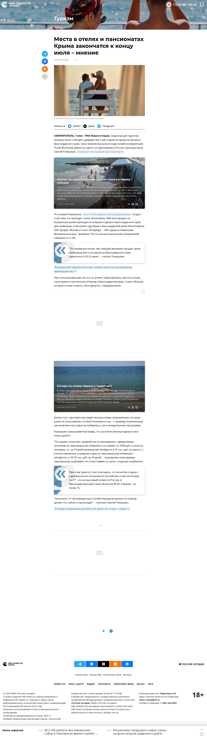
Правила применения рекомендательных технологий (32, 719)
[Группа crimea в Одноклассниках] (115, 664)
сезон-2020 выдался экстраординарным (106, 214)
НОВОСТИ (59, 684)
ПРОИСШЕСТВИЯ (112, 675)
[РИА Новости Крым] (16, 4)
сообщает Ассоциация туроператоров (100, 152)
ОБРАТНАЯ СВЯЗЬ (124, 684)
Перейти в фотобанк (96, 118)
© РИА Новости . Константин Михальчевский (71, 118)
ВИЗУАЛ (127, 675)
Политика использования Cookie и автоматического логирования (31, 711)
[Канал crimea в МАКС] (127, 664)
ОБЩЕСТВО (95, 675)
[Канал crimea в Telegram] (80, 664)
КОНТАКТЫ (104, 684)
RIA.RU (141, 684)
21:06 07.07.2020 (61, 60)
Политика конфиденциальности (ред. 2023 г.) (27, 716)
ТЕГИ (150, 684)
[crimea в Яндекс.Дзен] (103, 664)
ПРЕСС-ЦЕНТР (76, 684)
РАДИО (91, 684)
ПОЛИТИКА (81, 675)
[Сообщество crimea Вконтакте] (91, 664)
